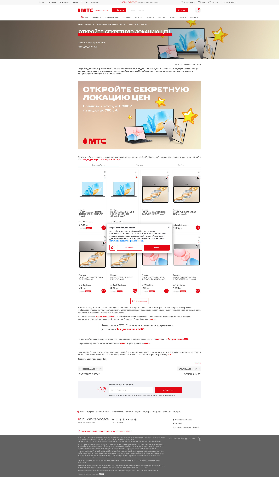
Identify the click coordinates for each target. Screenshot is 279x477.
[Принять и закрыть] (169, 227)
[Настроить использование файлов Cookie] (112, 248)
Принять (156, 248)
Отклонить (129, 248)
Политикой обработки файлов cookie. (126, 241)
